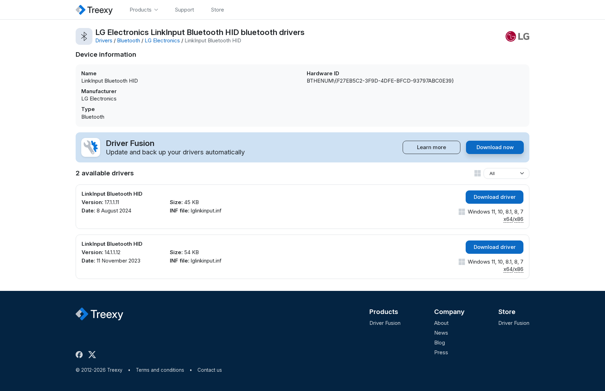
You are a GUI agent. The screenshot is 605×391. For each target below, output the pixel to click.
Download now (495, 147)
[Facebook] (80, 354)
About (441, 323)
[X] (93, 354)
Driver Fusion (385, 323)
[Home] (94, 9)
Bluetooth (128, 40)
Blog (439, 342)
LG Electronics (162, 40)
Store (506, 312)
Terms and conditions (160, 370)
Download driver (495, 197)
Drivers (103, 40)
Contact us (209, 370)
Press (441, 352)
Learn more (431, 147)
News (441, 332)
